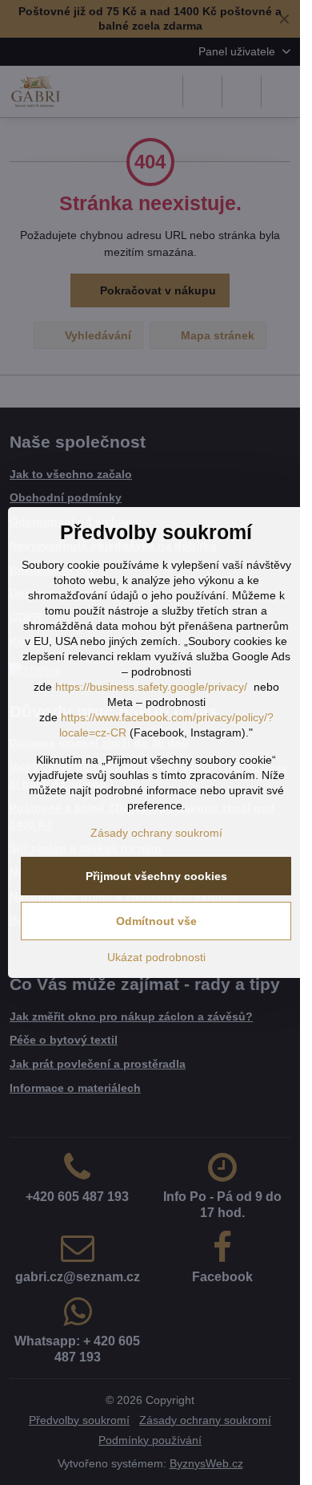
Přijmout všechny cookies (156, 876)
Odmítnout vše (156, 921)
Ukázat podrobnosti (156, 957)
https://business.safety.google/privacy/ (151, 686)
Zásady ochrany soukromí (156, 832)
